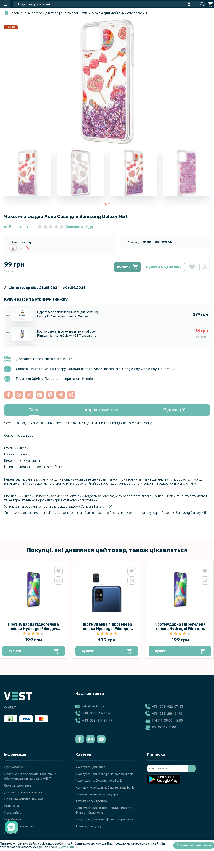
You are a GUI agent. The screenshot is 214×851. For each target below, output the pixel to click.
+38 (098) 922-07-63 (167, 706)
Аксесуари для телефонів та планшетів (57, 13)
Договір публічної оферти (23, 792)
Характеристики (101, 409)
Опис (34, 409)
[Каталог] (5, 4)
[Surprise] (20, 247)
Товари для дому (88, 826)
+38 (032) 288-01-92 (167, 714)
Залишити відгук (80, 227)
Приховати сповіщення (194, 845)
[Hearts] (27, 247)
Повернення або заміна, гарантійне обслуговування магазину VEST (30, 776)
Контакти (11, 806)
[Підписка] (192, 768)
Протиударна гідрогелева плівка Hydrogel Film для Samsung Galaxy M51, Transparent (66, 334)
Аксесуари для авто (90, 767)
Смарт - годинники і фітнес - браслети (104, 819)
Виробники (12, 819)
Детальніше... (69, 847)
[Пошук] (201, 4)
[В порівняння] (204, 267)
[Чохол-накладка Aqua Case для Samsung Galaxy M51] (107, 143)
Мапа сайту (12, 812)
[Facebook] (79, 739)
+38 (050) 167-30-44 (97, 713)
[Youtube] (101, 739)
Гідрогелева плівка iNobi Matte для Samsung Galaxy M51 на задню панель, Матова (68, 314)
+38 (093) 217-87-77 (97, 720)
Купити (124, 267)
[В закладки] (192, 267)
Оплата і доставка (17, 785)
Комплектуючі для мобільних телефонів (105, 787)
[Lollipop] (13, 247)
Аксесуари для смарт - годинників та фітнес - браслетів (103, 810)
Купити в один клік (163, 267)
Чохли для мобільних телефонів (120, 13)
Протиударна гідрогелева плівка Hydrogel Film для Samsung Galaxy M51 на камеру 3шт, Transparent (106, 631)
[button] (105, 204)
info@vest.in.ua (93, 706)
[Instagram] (90, 739)
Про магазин (13, 767)
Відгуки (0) (174, 409)
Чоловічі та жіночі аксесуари (96, 794)
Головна (16, 13)
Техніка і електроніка (91, 801)
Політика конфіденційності (24, 799)
